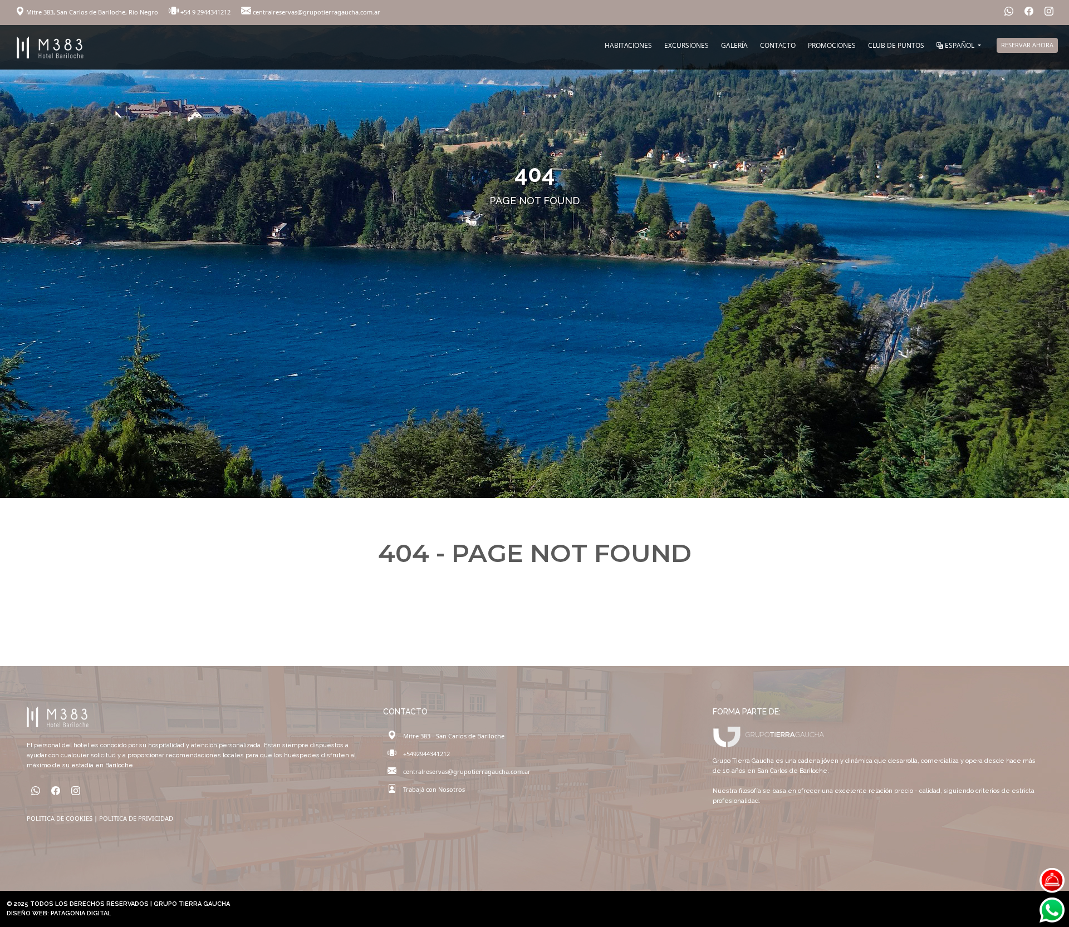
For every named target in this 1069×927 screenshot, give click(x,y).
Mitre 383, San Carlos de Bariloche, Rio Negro (92, 12)
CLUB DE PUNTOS (896, 45)
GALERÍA (734, 45)
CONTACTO (778, 45)
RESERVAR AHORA (1027, 45)
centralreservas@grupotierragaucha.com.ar (315, 12)
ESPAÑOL (959, 45)
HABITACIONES (628, 45)
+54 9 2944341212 (205, 12)
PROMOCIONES (832, 45)
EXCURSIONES (686, 45)
